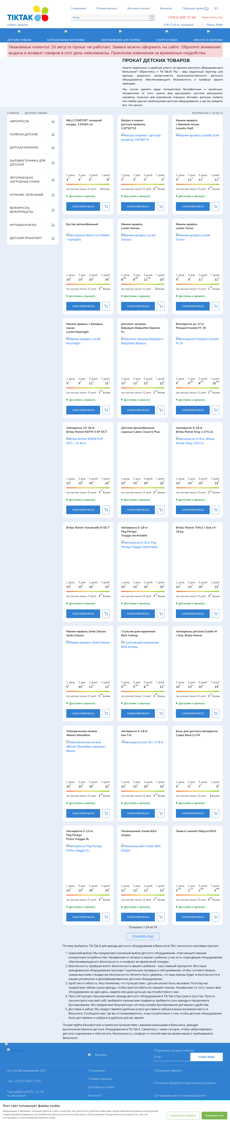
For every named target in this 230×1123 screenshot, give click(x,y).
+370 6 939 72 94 (181, 17)
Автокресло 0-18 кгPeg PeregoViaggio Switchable (134, 532)
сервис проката (17, 24)
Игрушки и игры (23, 225)
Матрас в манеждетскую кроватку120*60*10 (133, 124)
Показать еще (143, 936)
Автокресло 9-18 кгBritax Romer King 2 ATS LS (194, 430)
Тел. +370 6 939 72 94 (24, 1081)
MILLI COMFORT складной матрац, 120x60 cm (84, 122)
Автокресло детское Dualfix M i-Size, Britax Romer (196, 633)
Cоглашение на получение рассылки (180, 1095)
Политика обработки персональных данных (185, 1083)
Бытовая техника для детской (27, 163)
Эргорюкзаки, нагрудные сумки (24, 180)
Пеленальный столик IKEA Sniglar (139, 833)
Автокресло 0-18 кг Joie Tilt (134, 733)
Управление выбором (183, 1115)
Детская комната (24, 148)
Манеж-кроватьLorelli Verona (132, 226)
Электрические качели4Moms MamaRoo (81, 733)
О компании (96, 1070)
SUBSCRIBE (206, 1056)
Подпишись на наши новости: (174, 1050)
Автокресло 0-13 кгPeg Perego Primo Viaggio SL (79, 835)
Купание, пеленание (26, 195)
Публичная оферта (167, 1070)
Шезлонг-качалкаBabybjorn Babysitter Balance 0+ (140, 328)
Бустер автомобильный (82, 224)
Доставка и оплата (101, 1087)
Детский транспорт (26, 238)
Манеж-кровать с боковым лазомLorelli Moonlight (84, 328)
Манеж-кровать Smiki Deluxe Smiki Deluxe (86, 633)
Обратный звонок (193, 8)
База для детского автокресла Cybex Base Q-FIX (197, 733)
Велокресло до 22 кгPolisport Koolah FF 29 (191, 326)
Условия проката (100, 1079)
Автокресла (19, 121)
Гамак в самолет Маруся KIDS (196, 831)
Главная (13, 113)
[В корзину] (106, 206)
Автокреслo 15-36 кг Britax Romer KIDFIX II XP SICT (86, 430)
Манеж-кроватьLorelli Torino (186, 226)
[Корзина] (207, 8)
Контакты (94, 1095)
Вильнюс (101, 1055)
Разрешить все (214, 1115)
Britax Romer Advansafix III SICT (87, 528)
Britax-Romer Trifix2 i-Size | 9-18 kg (196, 530)
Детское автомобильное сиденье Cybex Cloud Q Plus (140, 430)
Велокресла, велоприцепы (21, 210)
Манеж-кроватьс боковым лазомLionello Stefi (187, 124)
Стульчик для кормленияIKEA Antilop (138, 633)
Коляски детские (24, 134)
